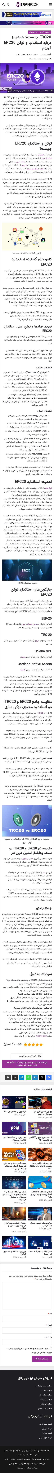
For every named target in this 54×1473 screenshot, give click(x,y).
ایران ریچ (25, 1450)
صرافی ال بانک (46, 1399)
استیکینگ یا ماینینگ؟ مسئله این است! (40, 1253)
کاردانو (23, 669)
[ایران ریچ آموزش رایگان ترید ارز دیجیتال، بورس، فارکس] (27, 4)
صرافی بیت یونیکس (44, 1386)
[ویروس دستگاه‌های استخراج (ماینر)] (14, 1242)
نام (50, 1313)
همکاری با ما (10, 1459)
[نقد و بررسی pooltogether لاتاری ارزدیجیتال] (14, 1128)
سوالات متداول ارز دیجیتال (27, 1468)
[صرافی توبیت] (27, 14)
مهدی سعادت (44, 54)
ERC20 (41, 155)
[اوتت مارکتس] (27, 22)
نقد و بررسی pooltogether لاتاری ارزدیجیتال (15, 1139)
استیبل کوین (27, 858)
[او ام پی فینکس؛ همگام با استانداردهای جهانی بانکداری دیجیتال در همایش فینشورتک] (14, 1182)
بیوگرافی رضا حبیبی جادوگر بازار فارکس (41, 1224)
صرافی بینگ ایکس (45, 1408)
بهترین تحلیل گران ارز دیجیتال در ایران (43, 1113)
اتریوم (24, 165)
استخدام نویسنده (23, 1459)
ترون (37, 640)
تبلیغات (42, 1463)
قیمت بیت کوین (45, 1424)
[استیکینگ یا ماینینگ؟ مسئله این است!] (40, 1242)
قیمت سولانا (47, 1433)
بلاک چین (20, 162)
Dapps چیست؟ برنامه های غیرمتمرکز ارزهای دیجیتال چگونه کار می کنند (15, 1166)
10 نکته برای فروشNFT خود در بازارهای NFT (40, 1139)
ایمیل (49, 1325)
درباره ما (46, 1459)
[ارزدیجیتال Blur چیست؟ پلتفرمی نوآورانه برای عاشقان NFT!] (40, 1154)
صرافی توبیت (47, 1390)
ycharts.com (41, 1036)
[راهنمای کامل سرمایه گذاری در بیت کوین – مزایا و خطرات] (14, 1213)
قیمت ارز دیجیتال (40, 1416)
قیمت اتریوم (47, 1428)
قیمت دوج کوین (45, 1437)
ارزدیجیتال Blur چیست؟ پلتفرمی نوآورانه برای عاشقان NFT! (40, 1166)
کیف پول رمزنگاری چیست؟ (15, 1111)
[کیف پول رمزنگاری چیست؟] (14, 1102)
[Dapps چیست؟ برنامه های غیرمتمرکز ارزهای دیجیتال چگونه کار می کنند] (14, 1154)
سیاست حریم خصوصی (28, 1463)
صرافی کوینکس (46, 1404)
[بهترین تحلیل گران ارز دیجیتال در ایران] (40, 1102)
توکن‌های (48, 488)
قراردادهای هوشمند (35, 169)
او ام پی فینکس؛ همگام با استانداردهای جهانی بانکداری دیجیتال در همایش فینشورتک (14, 1196)
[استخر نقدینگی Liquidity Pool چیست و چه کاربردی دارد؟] (40, 1182)
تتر (44, 872)
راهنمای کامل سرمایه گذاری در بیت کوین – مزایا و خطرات (15, 1226)
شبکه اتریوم (47, 158)
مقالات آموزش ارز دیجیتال (39, 32)
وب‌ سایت (48, 1337)
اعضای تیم (13, 1463)
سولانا (23, 657)
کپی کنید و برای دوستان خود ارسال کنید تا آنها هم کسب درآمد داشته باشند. (27, 1064)
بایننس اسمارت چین (30, 624)
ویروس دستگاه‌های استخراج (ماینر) (14, 1253)
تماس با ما (36, 1459)
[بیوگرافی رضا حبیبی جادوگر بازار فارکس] (40, 1213)
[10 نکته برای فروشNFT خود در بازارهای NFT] (40, 1128)
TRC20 (40, 713)
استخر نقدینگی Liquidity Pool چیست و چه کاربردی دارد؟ (41, 1195)
